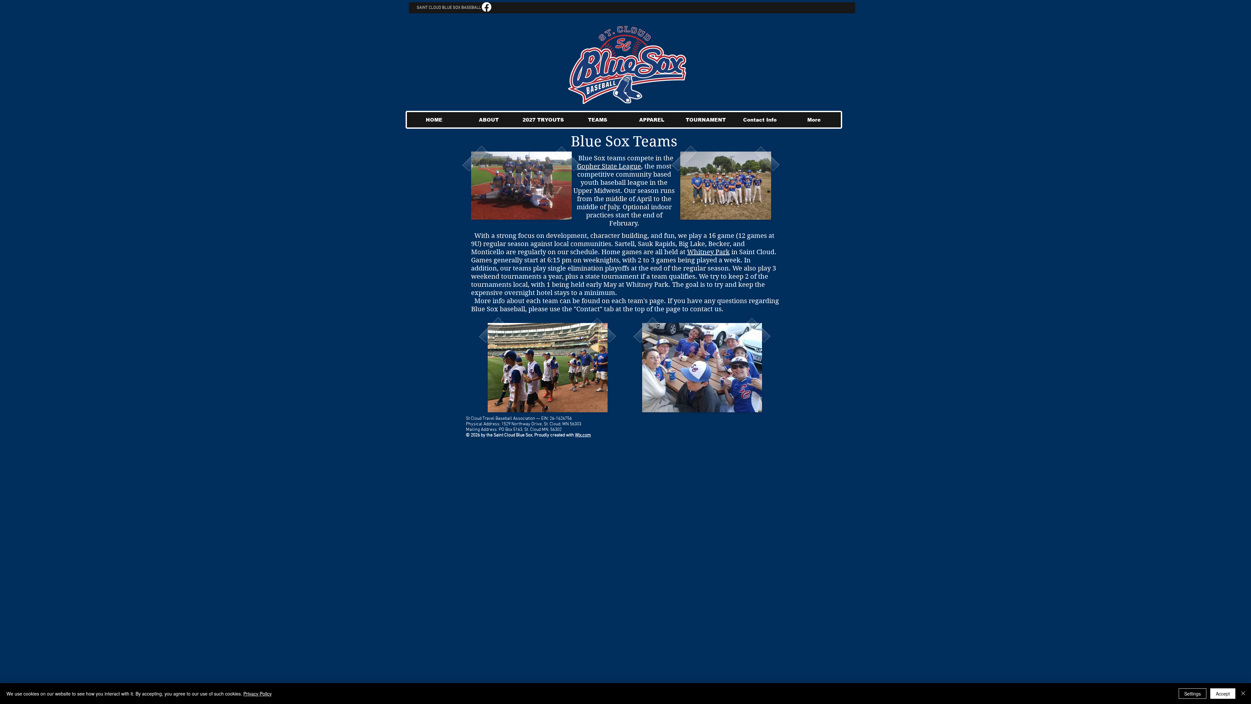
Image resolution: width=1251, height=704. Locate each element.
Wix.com (583, 435)
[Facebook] (486, 7)
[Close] (1243, 693)
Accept (1223, 693)
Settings (1192, 693)
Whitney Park (708, 252)
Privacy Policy (257, 693)
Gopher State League (609, 166)
